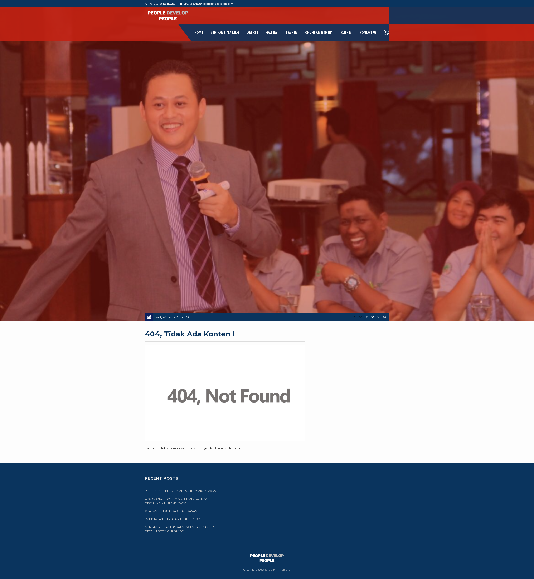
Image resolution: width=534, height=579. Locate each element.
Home (199, 32)
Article (252, 32)
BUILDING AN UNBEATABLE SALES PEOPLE (174, 519)
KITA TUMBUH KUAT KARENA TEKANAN (171, 511)
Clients (346, 32)
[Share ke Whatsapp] (384, 317)
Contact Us (368, 32)
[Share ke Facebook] (366, 317)
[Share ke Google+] (378, 317)
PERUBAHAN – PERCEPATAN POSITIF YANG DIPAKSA (180, 491)
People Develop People (277, 570)
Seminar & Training (225, 32)
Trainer (291, 32)
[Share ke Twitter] (372, 317)
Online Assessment (319, 32)
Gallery (271, 32)
